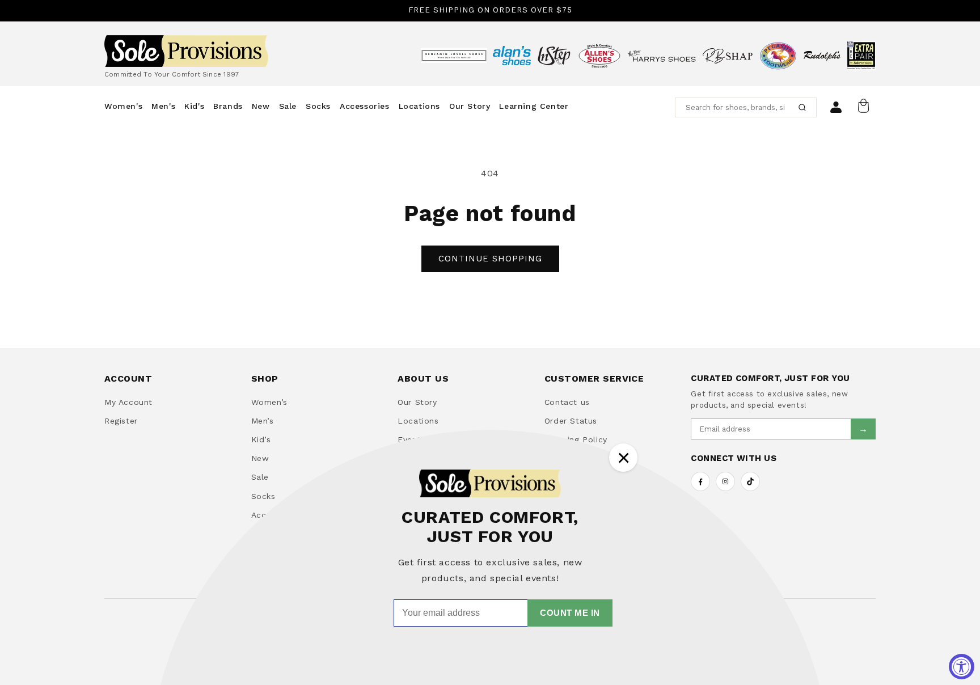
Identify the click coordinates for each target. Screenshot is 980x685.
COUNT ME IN (570, 613)
